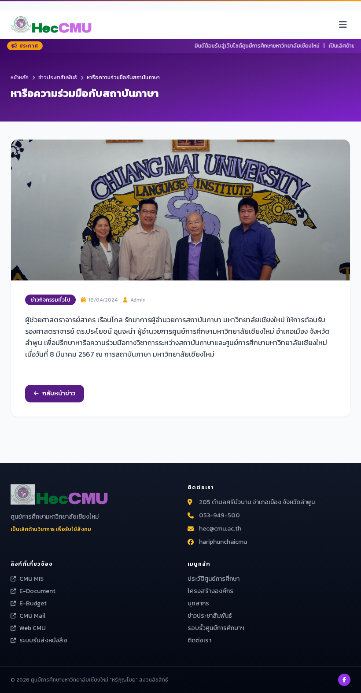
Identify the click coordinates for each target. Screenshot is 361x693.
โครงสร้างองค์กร (210, 591)
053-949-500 (219, 515)
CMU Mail (32, 616)
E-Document (37, 591)
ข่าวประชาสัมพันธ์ (57, 77)
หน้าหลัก (20, 77)
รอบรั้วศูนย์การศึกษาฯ (216, 628)
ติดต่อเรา (199, 640)
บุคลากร (198, 603)
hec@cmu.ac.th (220, 528)
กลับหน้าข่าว (58, 393)
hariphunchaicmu (223, 542)
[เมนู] (342, 25)
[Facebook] (344, 680)
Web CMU (32, 628)
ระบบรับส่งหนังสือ (43, 640)
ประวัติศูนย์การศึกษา (213, 578)
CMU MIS (31, 579)
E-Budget (33, 603)
